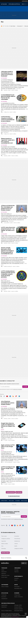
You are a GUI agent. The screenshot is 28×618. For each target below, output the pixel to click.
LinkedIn (19, 396)
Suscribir (25, 386)
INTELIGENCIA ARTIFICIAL (14, 4)
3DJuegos (16, 569)
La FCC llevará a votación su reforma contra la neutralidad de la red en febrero (7, 119)
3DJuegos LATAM (18, 605)
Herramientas (17, 538)
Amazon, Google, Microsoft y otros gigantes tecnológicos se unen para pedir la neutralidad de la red (7, 250)
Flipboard (16, 396)
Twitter (1, 396)
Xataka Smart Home (5, 575)
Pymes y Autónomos (18, 596)
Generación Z (20, 26)
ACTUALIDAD (4, 4)
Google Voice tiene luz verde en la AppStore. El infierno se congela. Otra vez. (8, 425)
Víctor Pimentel (8, 462)
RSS (13, 396)
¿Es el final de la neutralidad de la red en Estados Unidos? (7, 403)
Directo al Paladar (4, 586)
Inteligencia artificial (5, 538)
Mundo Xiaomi (4, 577)
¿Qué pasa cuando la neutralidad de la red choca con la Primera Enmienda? (7, 74)
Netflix (15, 546)
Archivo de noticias (15, 496)
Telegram (10, 396)
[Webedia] (25, 1)
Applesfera (3, 573)
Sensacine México (18, 607)
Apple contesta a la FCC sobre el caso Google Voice (8, 446)
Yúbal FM (6, 112)
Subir (23, 563)
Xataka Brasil (4, 607)
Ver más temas (5, 552)
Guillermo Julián (8, 222)
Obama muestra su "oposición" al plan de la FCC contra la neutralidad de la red (7, 141)
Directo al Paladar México (6, 610)
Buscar (26, 558)
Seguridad (3, 541)
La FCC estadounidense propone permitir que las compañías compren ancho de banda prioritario (8, 274)
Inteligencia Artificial (18, 548)
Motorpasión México (18, 610)
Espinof (15, 580)
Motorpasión (17, 586)
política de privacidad (17, 389)
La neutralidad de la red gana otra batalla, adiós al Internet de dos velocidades (8, 97)
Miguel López (7, 90)
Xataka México (4, 605)
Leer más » (18, 88)
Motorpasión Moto (18, 588)
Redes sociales (24, 500)
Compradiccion (4, 598)
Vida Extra (16, 571)
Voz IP (2, 429)
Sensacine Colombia (18, 608)
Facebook (4, 396)
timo (2, 546)
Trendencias (3, 594)
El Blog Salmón (17, 594)
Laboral (16, 543)
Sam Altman (13, 26)
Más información (15, 616)
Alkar (5, 440)
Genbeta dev (17, 541)
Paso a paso (11, 500)
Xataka (2, 569)
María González (8, 266)
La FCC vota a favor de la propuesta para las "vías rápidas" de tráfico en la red (8, 229)
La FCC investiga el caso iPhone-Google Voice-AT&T (8, 468)
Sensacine (16, 578)
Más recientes (10, 492)
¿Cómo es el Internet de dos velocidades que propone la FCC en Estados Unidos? (8, 208)
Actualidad (4, 78)
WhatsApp (3, 548)
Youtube (7, 396)
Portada (19, 492)
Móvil (2, 450)
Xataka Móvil (4, 571)
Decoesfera (3, 596)
